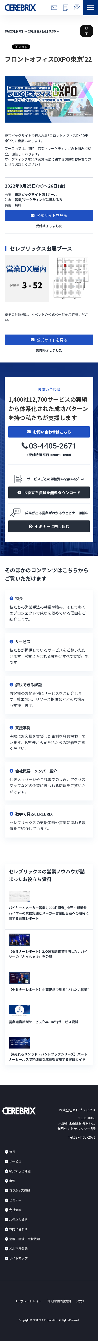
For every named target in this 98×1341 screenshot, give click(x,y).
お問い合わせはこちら (52, 432)
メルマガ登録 (18, 1248)
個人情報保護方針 (59, 1301)
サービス (15, 1161)
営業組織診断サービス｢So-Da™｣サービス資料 (43, 1021)
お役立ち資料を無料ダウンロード (52, 492)
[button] (90, 7)
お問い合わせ (18, 1229)
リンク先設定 (49, 609)
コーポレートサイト (28, 1301)
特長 (12, 1151)
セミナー (15, 1200)
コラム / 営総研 (19, 1190)
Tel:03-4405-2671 (82, 1137)
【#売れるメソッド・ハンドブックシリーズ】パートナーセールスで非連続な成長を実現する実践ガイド (48, 1057)
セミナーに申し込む (52, 526)
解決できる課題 (20, 1171)
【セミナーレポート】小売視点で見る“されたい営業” (49, 989)
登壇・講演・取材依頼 (24, 1239)
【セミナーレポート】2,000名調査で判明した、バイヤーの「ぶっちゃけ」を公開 (48, 954)
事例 (12, 1181)
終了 (86, 31)
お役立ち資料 (18, 1219)
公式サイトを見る (52, 215)
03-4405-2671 (52, 445)
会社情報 (15, 1209)
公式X (80, 1301)
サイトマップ (18, 1258)
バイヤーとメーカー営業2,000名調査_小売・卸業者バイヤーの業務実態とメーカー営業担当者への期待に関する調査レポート (49, 913)
